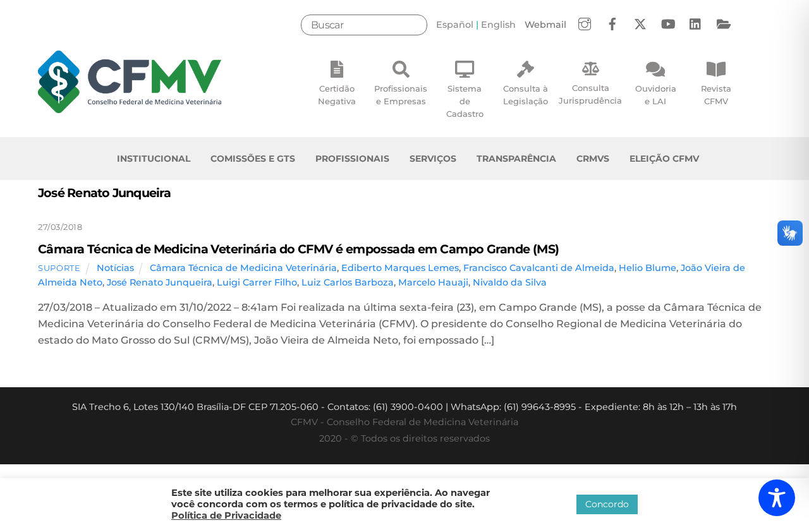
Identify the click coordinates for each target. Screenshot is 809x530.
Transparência (516, 158)
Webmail (545, 24)
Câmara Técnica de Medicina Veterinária (243, 268)
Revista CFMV (716, 94)
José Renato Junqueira (159, 282)
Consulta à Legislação (525, 94)
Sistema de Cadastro (465, 101)
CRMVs (592, 158)
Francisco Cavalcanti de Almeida (538, 268)
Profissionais (352, 158)
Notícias (115, 268)
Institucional (153, 158)
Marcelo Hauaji (433, 282)
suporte (59, 268)
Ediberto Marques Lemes (400, 268)
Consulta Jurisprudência (590, 94)
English (498, 24)
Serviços (433, 158)
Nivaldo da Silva (510, 282)
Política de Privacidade (226, 515)
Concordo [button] (607, 504)
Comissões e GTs (252, 158)
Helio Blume (647, 268)
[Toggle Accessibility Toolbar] (776, 497)
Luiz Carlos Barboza (347, 282)
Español (454, 24)
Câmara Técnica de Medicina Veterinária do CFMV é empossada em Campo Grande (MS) (298, 248)
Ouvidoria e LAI (655, 94)
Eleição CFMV (664, 158)
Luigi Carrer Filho (257, 282)
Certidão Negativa (337, 94)
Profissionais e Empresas (400, 94)
